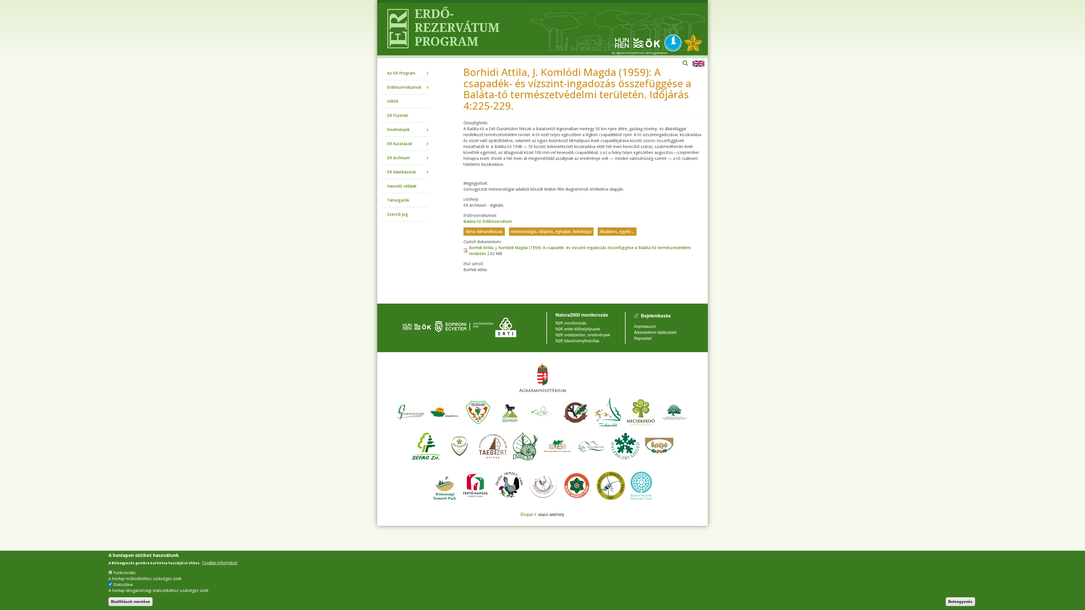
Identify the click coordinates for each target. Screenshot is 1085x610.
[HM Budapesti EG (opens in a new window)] (675, 412)
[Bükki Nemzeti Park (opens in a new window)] (577, 485)
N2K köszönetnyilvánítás (577, 340)
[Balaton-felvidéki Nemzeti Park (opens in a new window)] (641, 485)
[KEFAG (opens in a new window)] (557, 445)
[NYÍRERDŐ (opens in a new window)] (478, 412)
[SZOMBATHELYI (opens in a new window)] (575, 412)
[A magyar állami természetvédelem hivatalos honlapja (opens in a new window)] (674, 42)
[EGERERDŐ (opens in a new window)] (410, 412)
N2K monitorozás (570, 323)
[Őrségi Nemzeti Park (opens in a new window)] (509, 485)
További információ (219, 562)
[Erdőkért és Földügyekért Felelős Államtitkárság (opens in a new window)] (542, 377)
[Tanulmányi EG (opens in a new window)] (493, 445)
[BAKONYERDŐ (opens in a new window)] (542, 412)
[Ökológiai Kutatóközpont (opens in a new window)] (637, 42)
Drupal (526, 514)
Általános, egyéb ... (617, 231)
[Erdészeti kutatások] (693, 42)
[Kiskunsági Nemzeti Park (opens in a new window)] (444, 485)
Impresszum (645, 326)
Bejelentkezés (656, 316)
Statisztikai (123, 584)
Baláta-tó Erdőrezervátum (487, 221)
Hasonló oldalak (401, 186)
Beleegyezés (960, 601)
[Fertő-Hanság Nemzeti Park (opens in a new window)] (476, 485)
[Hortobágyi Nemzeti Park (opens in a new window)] (543, 485)
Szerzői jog (397, 214)
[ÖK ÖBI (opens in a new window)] (417, 326)
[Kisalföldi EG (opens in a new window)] (525, 445)
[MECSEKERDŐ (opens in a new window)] (641, 412)
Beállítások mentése (130, 601)
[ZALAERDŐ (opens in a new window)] (608, 412)
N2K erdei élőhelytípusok (577, 329)
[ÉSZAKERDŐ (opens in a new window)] (444, 412)
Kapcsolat (643, 338)
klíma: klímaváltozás (484, 231)
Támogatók (398, 200)
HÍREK (392, 101)
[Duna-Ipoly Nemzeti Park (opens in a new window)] (611, 485)
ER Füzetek (397, 115)
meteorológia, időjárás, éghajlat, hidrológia (551, 231)
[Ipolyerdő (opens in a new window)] (591, 445)
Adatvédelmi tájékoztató (655, 332)
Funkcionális (124, 572)
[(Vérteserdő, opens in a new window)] (460, 445)
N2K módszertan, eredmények (582, 334)
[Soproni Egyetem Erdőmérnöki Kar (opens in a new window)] (464, 326)
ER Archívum (398, 157)
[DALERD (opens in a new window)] (625, 445)
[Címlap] (395, 29)
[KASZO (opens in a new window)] (659, 445)
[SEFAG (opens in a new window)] (426, 445)
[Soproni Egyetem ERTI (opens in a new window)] (505, 326)
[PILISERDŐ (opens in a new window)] (510, 412)
